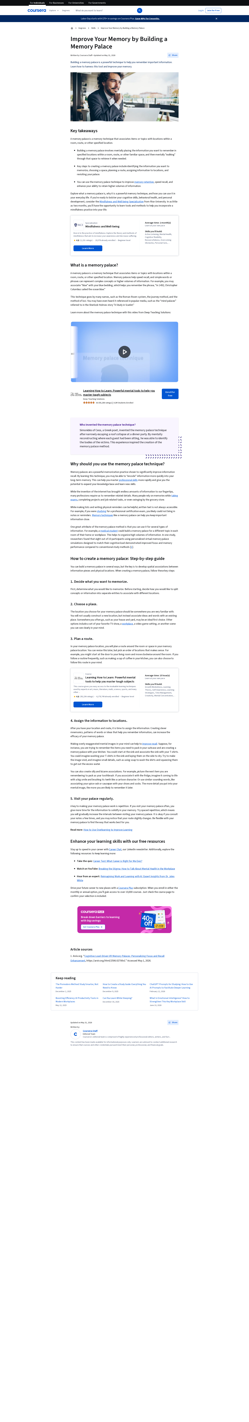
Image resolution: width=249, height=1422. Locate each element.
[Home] (71, 28)
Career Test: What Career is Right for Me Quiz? (117, 861)
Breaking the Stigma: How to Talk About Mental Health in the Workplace (137, 869)
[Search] (139, 10)
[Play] (75, 377)
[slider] (103, 372)
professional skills (128, 480)
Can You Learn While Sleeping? (117, 998)
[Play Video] (124, 352)
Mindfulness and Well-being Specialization (121, 201)
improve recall (149, 744)
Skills (93, 28)
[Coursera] (37, 10)
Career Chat (115, 849)
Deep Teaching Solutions (94, 399)
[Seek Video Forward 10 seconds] (112, 377)
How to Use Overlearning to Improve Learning (107, 830)
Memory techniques (102, 515)
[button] (66, 10)
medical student (109, 531)
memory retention (144, 182)
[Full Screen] (173, 377)
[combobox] (102, 10)
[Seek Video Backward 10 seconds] (91, 377)
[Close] (216, 18)
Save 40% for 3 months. (147, 18)
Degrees (82, 28)
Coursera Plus (125, 888)
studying (101, 511)
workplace (127, 624)
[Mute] (83, 377)
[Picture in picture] (165, 377)
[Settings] (157, 377)
